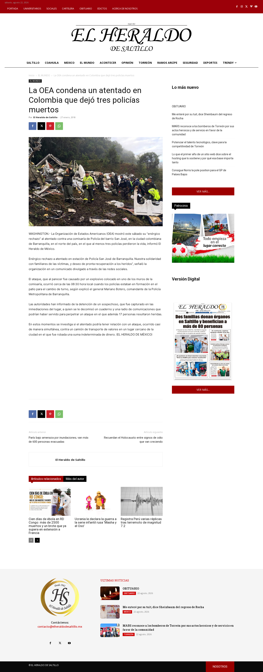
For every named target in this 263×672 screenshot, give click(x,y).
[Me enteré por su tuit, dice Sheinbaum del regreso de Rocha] (110, 612)
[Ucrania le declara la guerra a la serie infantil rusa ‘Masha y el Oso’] (96, 501)
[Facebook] (237, 6)
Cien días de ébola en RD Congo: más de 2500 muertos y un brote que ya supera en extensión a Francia (47, 526)
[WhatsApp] (59, 126)
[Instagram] (241, 6)
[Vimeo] (251, 6)
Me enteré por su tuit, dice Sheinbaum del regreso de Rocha (202, 116)
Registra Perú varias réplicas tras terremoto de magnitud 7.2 (141, 522)
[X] (246, 6)
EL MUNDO (44, 75)
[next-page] (37, 540)
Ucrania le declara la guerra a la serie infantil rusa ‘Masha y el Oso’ (95, 522)
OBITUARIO (179, 106)
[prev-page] (31, 540)
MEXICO (127, 611)
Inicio (31, 75)
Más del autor (75, 479)
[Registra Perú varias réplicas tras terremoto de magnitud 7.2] (142, 501)
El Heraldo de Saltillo (45, 117)
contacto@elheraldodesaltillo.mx (60, 626)
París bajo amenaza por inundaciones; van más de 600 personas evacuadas (58, 439)
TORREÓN (128, 634)
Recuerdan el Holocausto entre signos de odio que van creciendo (133, 439)
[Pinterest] (50, 126)
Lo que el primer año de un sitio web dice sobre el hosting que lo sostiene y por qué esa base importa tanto (202, 158)
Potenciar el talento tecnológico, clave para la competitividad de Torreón (199, 144)
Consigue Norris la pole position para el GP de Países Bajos (199, 172)
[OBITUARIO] (110, 593)
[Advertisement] (96, 369)
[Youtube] (256, 6)
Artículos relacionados (46, 479)
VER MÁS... (203, 191)
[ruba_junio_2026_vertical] (203, 262)
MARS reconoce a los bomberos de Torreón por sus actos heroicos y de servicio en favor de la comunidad (203, 130)
